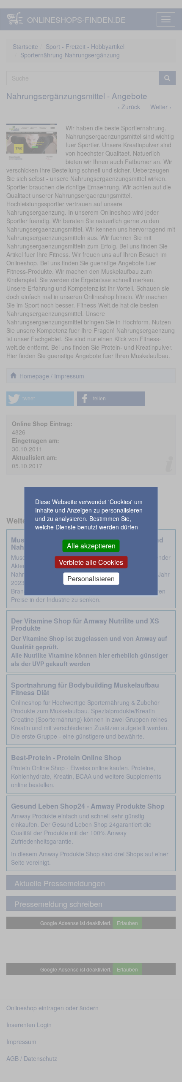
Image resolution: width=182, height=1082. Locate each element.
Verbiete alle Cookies (91, 562)
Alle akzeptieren (91, 545)
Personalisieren (91, 578)
